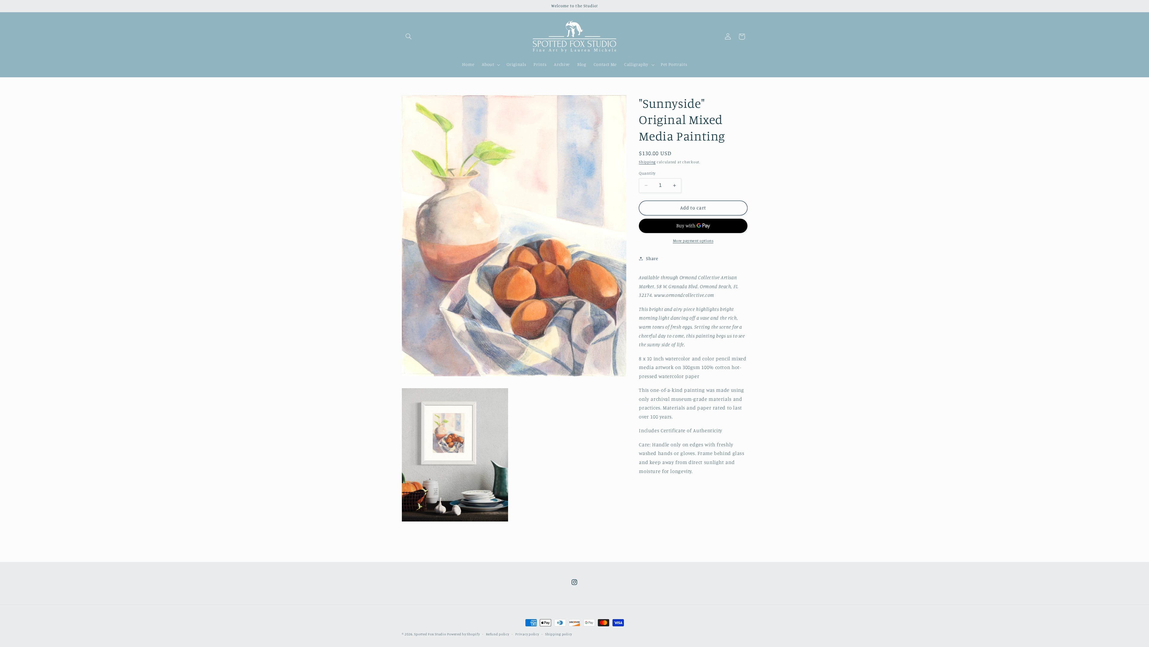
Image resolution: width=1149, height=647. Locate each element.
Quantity (647, 173)
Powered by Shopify (463, 634)
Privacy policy (527, 634)
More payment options (693, 240)
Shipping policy (558, 634)
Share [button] (652, 258)
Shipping (647, 162)
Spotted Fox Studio (430, 634)
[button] (409, 36)
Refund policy (497, 634)
